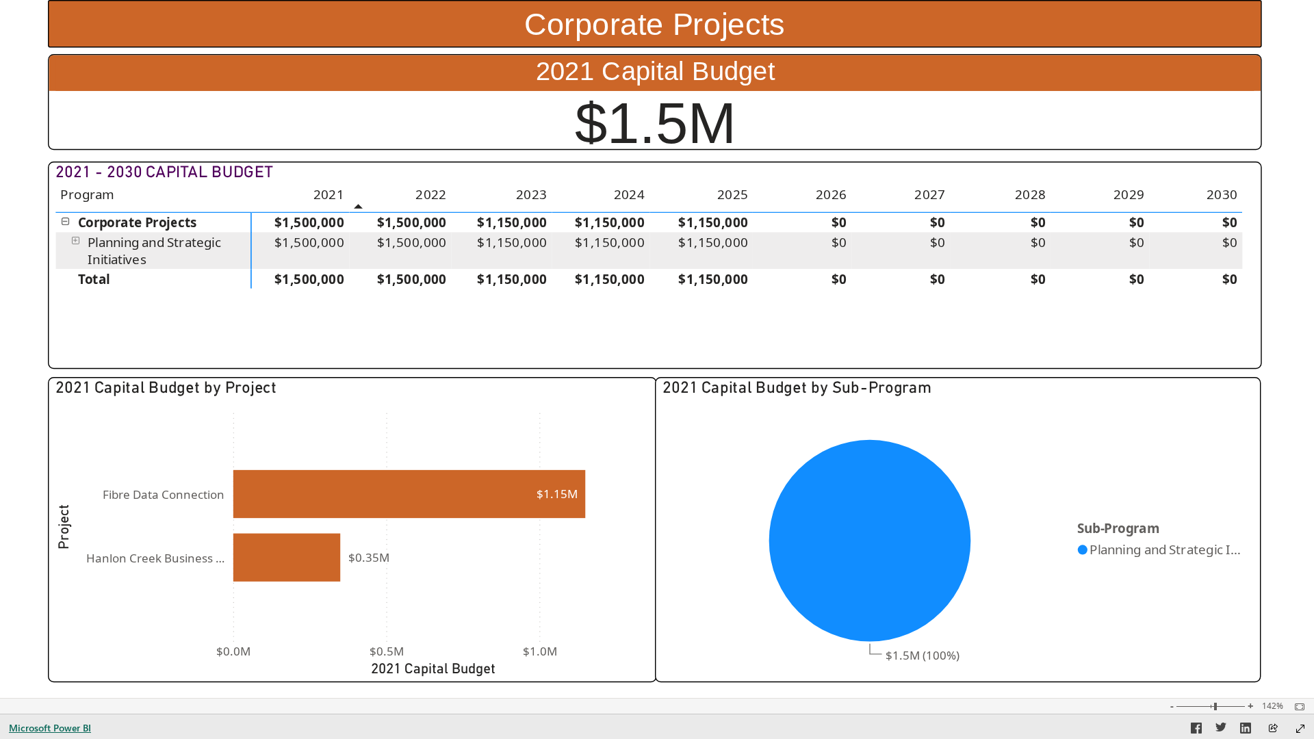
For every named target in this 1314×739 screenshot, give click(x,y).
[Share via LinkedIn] (1245, 730)
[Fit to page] (1296, 706)
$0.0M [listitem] (234, 651)
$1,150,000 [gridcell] (513, 223)
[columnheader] (301, 199)
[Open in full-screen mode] (1300, 729)
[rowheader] (154, 222)
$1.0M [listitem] (540, 651)
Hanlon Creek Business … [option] (155, 558)
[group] (654, 23)
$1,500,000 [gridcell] (309, 223)
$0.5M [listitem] (387, 651)
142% (1272, 706)
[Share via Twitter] (1220, 730)
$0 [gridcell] (839, 223)
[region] (656, 349)
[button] (66, 221)
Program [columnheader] (87, 194)
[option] (409, 494)
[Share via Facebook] (1196, 730)
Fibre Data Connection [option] (163, 494)
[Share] (1272, 729)
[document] (654, 24)
